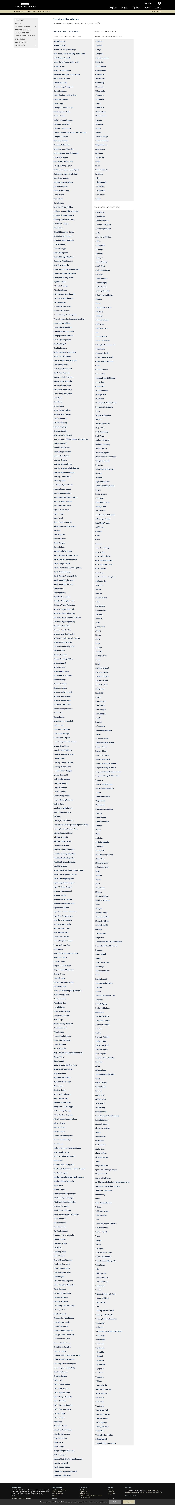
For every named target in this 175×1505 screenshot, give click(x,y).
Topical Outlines (101, 1277)
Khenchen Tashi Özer (62, 626)
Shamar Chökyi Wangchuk (64, 1164)
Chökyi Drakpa (59, 116)
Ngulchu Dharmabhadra (63, 920)
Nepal (97, 884)
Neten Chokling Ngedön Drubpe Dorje (68, 870)
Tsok (97, 1306)
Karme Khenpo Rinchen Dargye (66, 555)
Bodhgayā (99, 316)
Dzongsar (98, 477)
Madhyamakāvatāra (102, 796)
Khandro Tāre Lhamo (62, 597)
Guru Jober (58, 398)
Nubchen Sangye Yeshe (62, 924)
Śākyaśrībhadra (101, 145)
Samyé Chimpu (101, 1082)
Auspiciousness (101, 278)
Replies (98, 1033)
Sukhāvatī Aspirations (103, 1190)
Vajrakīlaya (99, 1348)
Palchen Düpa (100, 933)
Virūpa (98, 199)
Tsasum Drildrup (102, 1298)
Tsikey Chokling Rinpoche (64, 1359)
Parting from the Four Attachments (108, 942)
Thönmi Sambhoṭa (61, 1297)
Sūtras (97, 1199)
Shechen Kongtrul (60, 1173)
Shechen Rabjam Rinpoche (64, 1181)
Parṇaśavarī (99, 937)
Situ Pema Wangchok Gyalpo (65, 1202)
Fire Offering (100, 510)
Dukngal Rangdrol (102, 452)
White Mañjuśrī (101, 1393)
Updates (136, 7)
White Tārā (99, 1398)
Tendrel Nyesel (101, 1232)
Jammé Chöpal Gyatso (62, 447)
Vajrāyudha (99, 186)
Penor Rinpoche (60, 1044)
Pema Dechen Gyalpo (62, 1011)
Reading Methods (102, 1016)
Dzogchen (99, 465)
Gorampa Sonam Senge (62, 385)
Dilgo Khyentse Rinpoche (63, 149)
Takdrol (98, 1207)
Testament (99, 1248)
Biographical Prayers (103, 307)
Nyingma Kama (101, 913)
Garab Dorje (100, 83)
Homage (98, 593)
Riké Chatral (58, 1086)
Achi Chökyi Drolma (103, 237)
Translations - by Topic (106, 207)
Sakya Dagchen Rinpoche (63, 1115)
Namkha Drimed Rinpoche (64, 849)
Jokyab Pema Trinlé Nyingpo (65, 526)
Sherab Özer (58, 1185)
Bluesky (110, 1490)
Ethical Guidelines (102, 502)
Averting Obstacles (102, 291)
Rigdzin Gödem (60, 1073)
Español (69, 23)
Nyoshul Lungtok (60, 957)
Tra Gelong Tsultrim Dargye (64, 1305)
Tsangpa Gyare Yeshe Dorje (64, 1334)
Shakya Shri (58, 1160)
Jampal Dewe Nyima (61, 456)
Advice (98, 241)
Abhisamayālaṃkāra (103, 229)
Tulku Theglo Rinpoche (63, 1397)
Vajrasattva (99, 1360)
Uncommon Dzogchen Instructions (108, 1331)
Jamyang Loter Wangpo (62, 476)
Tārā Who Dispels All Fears (105, 1223)
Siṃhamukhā (100, 1136)
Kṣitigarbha (99, 689)
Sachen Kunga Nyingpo (62, 1111)
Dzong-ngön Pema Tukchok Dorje (67, 269)
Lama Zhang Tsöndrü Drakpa (65, 742)
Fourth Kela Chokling (62, 323)
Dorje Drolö (99, 428)
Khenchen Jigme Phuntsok (64, 609)
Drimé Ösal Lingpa (61, 224)
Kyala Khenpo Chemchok (63, 721)
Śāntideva (99, 153)
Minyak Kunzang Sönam (63, 833)
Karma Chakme (60, 539)
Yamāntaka (99, 1406)
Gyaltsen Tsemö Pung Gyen (105, 577)
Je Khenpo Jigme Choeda (63, 485)
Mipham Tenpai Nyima (62, 841)
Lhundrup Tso (59, 758)
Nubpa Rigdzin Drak (62, 928)
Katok (97, 664)
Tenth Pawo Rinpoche (62, 1268)
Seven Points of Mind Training (107, 1116)
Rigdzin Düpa (100, 1041)
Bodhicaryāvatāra (102, 320)
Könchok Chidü (101, 685)
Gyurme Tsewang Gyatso (63, 435)
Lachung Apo (59, 725)
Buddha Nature (101, 336)
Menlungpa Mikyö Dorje (63, 808)
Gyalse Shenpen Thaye (62, 410)
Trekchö (98, 1290)
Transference (100, 1286)
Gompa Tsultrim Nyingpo (63, 377)
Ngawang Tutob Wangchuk (64, 903)
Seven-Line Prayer (102, 1124)
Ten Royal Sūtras (101, 1228)
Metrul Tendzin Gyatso (62, 812)
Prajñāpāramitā (101, 979)
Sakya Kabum (100, 1070)
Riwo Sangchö (100, 1053)
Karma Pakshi (59, 547)
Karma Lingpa (59, 543)
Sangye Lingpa (59, 1131)
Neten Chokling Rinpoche (64, 878)
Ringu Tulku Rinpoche (62, 1094)
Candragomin (100, 70)
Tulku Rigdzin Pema (62, 1392)
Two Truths (99, 1323)
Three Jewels (100, 1265)
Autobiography (101, 282)
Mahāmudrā (100, 805)
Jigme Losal (58, 518)
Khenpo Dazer (59, 650)
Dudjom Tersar (101, 448)
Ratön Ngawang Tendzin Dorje (65, 1065)
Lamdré (98, 718)
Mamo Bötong (100, 817)
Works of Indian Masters (107, 36)
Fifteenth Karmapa (61, 286)
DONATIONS (16, 1487)
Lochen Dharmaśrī (61, 775)
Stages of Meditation (103, 1178)
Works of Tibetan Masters (67, 36)
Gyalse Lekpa (59, 406)
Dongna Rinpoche (60, 186)
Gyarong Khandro (60, 431)
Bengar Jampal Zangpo (62, 70)
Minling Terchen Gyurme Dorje (66, 829)
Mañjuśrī (98, 825)
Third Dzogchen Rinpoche (64, 1285)
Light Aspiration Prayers (104, 743)
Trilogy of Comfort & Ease (105, 1294)
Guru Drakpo (100, 552)
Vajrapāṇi (99, 1356)
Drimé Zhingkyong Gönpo (64, 232)
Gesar (97, 539)
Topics (54, 1495)
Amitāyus (99, 258)
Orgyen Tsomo (59, 974)
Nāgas (97, 871)
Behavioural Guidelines (104, 295)
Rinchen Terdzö (101, 1049)
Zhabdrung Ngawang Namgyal (65, 1471)
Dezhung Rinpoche (61, 141)
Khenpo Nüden (59, 667)
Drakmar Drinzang (102, 440)
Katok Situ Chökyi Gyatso (63, 580)
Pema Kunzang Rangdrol (63, 1024)
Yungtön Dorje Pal (61, 1463)
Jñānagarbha (100, 91)
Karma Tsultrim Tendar (63, 551)
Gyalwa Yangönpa (60, 427)
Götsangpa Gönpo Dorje (63, 389)
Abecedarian (100, 212)
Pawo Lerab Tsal (60, 1003)
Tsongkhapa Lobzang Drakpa (65, 1368)
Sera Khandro (59, 1144)
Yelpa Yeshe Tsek (60, 1438)
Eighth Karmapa (60, 282)
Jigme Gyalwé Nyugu (61, 510)
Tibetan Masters (57, 1493)
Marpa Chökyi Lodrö (62, 796)
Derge (97, 411)
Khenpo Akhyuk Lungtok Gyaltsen (67, 638)
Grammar (99, 544)
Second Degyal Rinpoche (63, 1135)
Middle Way (100, 850)
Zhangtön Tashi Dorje (62, 1475)
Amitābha (99, 253)
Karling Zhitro (101, 656)
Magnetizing (100, 801)
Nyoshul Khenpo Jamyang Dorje (66, 953)
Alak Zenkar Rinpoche (62, 58)
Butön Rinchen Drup (62, 78)
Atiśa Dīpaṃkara (101, 58)
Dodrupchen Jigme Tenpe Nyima (66, 170)
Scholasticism (100, 1099)
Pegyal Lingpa (59, 1007)
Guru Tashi (58, 402)
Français (76, 23)
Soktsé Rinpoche (60, 1223)
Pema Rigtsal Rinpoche (62, 1036)
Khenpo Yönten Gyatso (62, 700)
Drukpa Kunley (59, 244)
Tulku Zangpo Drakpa (62, 1409)
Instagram (111, 1493)
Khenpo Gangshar (60, 655)
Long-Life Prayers (102, 755)
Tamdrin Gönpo (60, 1239)
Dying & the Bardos (102, 461)
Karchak (98, 651)
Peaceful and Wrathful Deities (106, 946)
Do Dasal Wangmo (61, 157)
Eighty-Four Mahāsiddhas (105, 486)
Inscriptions (100, 606)
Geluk (97, 535)
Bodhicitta (99, 324)
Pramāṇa (98, 987)
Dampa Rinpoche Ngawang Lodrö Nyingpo (70, 132)
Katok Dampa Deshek (62, 563)
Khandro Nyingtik (102, 668)
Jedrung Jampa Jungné (62, 489)
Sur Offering (100, 1194)
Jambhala (98, 618)
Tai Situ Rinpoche (61, 1231)
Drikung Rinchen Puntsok (64, 215)
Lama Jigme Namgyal (62, 733)
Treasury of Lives (85, 1497)
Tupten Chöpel (59, 1413)
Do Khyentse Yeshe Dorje (63, 161)
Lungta (98, 792)
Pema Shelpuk (100, 954)
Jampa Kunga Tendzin (62, 452)
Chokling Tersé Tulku (62, 112)
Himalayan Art (85, 1493)
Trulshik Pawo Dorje (62, 1322)
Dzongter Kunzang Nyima (64, 277)
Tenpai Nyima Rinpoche (63, 1260)
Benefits (98, 299)
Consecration (100, 386)
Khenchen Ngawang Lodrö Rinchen (67, 617)
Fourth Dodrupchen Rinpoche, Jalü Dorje (69, 319)
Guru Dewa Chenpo (102, 548)
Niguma (98, 132)
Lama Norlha (100, 705)
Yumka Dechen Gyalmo (104, 1435)
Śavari (97, 165)
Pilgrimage (99, 966)
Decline (115, 1502)
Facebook (111, 1492)
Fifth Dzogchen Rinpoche (63, 298)
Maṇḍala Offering (102, 821)
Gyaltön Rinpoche (60, 418)
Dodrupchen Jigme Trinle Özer (66, 174)
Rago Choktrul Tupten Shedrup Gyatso (68, 1053)
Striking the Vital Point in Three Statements (112, 1182)
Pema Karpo (58, 1019)
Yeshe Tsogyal (59, 1446)
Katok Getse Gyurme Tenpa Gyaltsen (67, 568)
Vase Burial (99, 1373)
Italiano (92, 23)
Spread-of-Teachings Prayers (106, 1170)
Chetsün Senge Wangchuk (64, 87)
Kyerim (98, 697)
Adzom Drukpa (60, 45)
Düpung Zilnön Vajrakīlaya (105, 457)
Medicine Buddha (102, 842)
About (147, 7)
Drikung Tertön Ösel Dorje (64, 219)
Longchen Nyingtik (102, 759)
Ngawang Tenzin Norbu (63, 899)
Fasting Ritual (100, 506)
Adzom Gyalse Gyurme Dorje (65, 49)
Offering (98, 929)
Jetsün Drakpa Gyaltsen (62, 493)
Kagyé (97, 639)
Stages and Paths (101, 1174)
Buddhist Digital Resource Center (91, 1495)
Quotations (99, 1012)
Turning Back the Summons (106, 1319)
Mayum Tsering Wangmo (63, 800)
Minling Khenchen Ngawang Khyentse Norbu (71, 825)
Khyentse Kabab (101, 680)
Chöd (97, 365)
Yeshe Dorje (58, 1442)
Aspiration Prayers (102, 270)
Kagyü (97, 643)
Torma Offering (101, 1281)
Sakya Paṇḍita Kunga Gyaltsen (65, 1119)
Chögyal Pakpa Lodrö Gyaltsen (65, 95)
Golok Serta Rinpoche (62, 373)
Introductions (100, 610)
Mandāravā (99, 107)
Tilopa (97, 178)
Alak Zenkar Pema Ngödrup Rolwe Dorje (69, 54)
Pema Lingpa (59, 1032)
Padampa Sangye (101, 136)
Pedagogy (99, 950)
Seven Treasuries (101, 1120)
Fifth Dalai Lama (60, 290)
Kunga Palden (59, 717)
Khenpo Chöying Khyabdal (64, 646)
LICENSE (128, 1487)
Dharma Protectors (102, 423)
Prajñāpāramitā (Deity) (104, 983)
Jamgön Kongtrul (60, 443)
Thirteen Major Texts (103, 1252)
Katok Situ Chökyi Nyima (63, 584)
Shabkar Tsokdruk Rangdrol (64, 1156)
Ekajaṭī (98, 490)
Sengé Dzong (100, 1107)
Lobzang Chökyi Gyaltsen (63, 762)
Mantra (98, 830)
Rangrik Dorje (59, 1057)
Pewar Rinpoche (60, 1048)
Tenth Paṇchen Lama (62, 1264)
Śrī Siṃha (99, 174)
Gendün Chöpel (60, 344)
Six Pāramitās (100, 1145)
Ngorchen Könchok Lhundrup (65, 912)
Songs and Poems (101, 1165)
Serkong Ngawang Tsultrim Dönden (67, 1148)
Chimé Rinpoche (60, 91)
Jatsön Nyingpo (59, 481)
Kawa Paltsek (59, 588)
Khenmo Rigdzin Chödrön (64, 634)
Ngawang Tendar (60, 895)
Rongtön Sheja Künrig (62, 1102)
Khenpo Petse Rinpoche (63, 675)
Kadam (98, 635)
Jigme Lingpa (59, 514)
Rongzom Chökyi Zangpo (63, 1106)
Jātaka (97, 622)
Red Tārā (98, 1029)
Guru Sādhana (100, 568)
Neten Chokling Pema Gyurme (65, 874)
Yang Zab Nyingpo (102, 1414)
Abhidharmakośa (102, 220)
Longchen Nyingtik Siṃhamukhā (108, 772)
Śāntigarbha (100, 157)
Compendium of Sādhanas (105, 378)
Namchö (98, 875)
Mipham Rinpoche (61, 837)
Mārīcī (97, 834)
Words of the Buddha (25, 36)
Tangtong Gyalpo (60, 1243)
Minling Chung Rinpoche (63, 820)
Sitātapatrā (99, 1141)
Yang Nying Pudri (102, 1410)
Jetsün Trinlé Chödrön (62, 505)
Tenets (97, 1236)
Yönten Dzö (99, 1431)
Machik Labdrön (60, 791)
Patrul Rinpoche (60, 999)
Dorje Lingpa (59, 203)
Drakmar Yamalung (102, 444)
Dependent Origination (104, 407)
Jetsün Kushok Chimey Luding (65, 497)
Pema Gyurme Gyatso (62, 1015)
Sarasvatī (98, 1091)
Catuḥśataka (100, 349)
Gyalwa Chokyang (60, 422)
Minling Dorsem (101, 863)
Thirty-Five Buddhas (103, 1257)
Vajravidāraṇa (100, 1364)
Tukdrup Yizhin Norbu (104, 1315)
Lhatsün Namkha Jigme (63, 750)
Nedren (98, 879)
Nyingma (98, 908)
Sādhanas (98, 1062)
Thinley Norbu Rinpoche (63, 1281)
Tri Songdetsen (59, 1310)
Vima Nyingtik (101, 1385)
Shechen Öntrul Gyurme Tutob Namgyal (69, 1177)
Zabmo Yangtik (101, 1439)
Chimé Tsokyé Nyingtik (104, 361)
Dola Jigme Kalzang (61, 178)
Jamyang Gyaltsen (60, 460)
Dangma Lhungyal (61, 136)
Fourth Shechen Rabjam (63, 327)
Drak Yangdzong (101, 432)
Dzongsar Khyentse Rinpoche (65, 273)
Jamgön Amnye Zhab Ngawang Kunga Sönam (71, 439)
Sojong (97, 1161)
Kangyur (98, 647)
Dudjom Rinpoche (61, 253)
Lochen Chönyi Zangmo (63, 771)
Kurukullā (99, 693)
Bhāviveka (99, 62)
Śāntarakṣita (100, 149)
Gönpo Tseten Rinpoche (63, 381)
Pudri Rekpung (101, 1004)
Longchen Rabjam (61, 783)
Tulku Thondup (60, 1401)
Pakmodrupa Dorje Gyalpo (64, 982)
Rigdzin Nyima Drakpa (62, 1077)
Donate (157, 7)
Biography (99, 311)
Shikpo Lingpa (59, 1189)
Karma (97, 660)
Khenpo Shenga (60, 679)
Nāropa (98, 128)
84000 (82, 1490)
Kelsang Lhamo (60, 592)
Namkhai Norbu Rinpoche (64, 858)
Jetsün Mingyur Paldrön (63, 501)
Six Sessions (100, 1149)
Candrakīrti (99, 74)
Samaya (98, 1078)
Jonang (98, 631)
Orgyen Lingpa (59, 961)
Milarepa (57, 816)
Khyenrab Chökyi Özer (62, 704)
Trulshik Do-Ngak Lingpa (64, 1318)
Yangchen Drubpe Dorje (63, 1430)
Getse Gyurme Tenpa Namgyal (65, 360)
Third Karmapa (60, 1289)
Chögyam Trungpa (61, 99)
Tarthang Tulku (60, 1252)
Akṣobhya (99, 249)
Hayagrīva (99, 585)
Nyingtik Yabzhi (101, 925)
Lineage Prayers (101, 747)
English (55, 23)
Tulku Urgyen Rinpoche (63, 1405)
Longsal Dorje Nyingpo (104, 784)
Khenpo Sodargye (60, 684)
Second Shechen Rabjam (63, 1140)
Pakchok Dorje (59, 978)
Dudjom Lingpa (60, 248)
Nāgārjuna (99, 124)
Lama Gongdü (100, 701)
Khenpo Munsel (60, 663)
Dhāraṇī (98, 419)
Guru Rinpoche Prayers (104, 564)
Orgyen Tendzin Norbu (62, 966)
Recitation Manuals (102, 1024)
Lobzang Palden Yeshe (62, 767)
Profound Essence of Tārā (105, 995)
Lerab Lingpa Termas (103, 730)
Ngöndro (98, 892)
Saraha (97, 161)
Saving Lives (100, 1095)
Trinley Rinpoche (60, 1314)
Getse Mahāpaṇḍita (61, 364)
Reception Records (102, 1020)
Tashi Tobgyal (59, 1256)
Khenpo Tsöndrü (60, 688)
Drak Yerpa (99, 436)
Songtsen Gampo (60, 1227)
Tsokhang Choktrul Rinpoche (65, 1363)
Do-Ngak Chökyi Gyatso (63, 165)
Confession (99, 382)
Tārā (97, 1219)
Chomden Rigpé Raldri (62, 124)
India (97, 602)
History (98, 589)
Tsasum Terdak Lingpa (62, 1343)
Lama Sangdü (100, 709)
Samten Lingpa (59, 1127)
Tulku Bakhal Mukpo (62, 1384)
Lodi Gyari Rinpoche (62, 779)
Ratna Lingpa (59, 1061)
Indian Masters (57, 1492)
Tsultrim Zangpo (60, 1376)
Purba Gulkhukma (102, 1008)
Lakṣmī (98, 103)
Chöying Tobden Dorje (62, 128)
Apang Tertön (59, 66)
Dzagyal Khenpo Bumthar (63, 257)
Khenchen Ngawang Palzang (64, 621)
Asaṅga (98, 49)
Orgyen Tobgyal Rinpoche (64, 970)
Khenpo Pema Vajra (61, 671)
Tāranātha (57, 1247)
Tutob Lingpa (59, 1417)
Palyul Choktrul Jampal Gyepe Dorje (67, 990)
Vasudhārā (99, 1377)
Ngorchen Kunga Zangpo (63, 916)
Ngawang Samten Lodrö (63, 891)
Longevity (99, 780)
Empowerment (101, 494)
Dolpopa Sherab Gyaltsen (63, 182)
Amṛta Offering (101, 262)
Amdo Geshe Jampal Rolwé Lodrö (66, 62)
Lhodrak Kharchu (102, 738)
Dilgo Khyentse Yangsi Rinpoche (66, 153)
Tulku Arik (58, 1380)
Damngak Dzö (100, 394)
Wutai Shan (99, 1402)
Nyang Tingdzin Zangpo (63, 941)
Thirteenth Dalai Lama (62, 1293)
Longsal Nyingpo (60, 787)
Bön (96, 332)
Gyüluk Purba (100, 581)
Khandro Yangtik (102, 676)
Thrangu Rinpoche (61, 1301)
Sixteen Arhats (101, 1153)
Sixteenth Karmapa (61, 1206)
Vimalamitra (100, 195)
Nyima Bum (58, 949)
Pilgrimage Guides (102, 971)
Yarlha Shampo (101, 1422)
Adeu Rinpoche (60, 41)
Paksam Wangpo (60, 986)
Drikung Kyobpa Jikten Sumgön (66, 211)
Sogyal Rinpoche (60, 1218)
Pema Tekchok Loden (62, 1040)
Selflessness (99, 1103)
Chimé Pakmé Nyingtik (104, 357)
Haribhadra (99, 87)
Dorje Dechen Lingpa (62, 190)
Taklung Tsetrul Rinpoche (64, 1235)
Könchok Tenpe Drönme (63, 709)
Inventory (99, 614)
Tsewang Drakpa (60, 1351)
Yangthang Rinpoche (62, 1434)
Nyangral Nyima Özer (62, 945)
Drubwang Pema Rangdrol (64, 240)
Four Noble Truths (102, 523)
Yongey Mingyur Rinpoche (64, 1450)
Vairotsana (58, 1421)
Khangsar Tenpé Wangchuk (64, 605)
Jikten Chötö (100, 627)
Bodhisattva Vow (101, 328)
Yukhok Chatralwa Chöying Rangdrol (68, 1459)
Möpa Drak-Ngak (102, 867)
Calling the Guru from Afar (105, 345)
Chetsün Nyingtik (102, 353)
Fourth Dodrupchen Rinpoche (65, 315)
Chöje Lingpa (59, 103)
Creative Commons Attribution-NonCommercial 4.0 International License (143, 1491)
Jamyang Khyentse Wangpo (64, 472)
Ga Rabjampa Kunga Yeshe (64, 331)
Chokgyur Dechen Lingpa (63, 107)
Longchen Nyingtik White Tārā (107, 776)
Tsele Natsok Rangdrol (62, 1347)
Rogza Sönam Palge (61, 1098)
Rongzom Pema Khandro (104, 1058)
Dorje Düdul (58, 199)
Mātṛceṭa (98, 120)
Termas (98, 1244)
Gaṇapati (98, 531)
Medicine (99, 838)
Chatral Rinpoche (60, 83)
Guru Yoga (99, 573)
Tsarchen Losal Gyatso (62, 1339)
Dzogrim (98, 473)
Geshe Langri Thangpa (62, 356)
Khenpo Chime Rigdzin (63, 642)
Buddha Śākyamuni (102, 340)
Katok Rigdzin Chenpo (62, 572)
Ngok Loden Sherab (61, 907)
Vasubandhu (100, 190)
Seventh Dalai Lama (61, 1152)
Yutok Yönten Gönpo (62, 1467)
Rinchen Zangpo (60, 1090)
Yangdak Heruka (101, 1418)
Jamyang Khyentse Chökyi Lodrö (66, 468)
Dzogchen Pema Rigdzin (63, 261)
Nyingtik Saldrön (101, 921)
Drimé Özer (58, 228)
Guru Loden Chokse (103, 556)
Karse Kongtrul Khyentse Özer (65, 559)
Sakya (97, 1066)
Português (84, 23)
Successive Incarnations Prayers (107, 1186)
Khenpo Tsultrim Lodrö (63, 692)
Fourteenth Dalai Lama (62, 306)
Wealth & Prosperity (103, 1389)
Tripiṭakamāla (100, 182)
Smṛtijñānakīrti (101, 170)
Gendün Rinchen (60, 348)
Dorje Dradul (59, 195)
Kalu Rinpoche (59, 534)
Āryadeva (98, 41)
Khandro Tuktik (101, 672)
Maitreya (98, 813)
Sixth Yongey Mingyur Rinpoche (66, 1214)
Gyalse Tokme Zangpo (62, 414)
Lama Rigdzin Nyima (62, 738)
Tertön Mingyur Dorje (62, 1272)
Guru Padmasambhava (103, 560)
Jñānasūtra (99, 95)
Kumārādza (58, 713)
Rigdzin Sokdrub (101, 1045)
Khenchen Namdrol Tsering (64, 613)
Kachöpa (57, 530)
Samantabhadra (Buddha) (104, 1074)
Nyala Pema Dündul (61, 936)
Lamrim (98, 722)
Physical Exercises (102, 962)
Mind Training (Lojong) (104, 855)
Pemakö (98, 958)
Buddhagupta (100, 66)
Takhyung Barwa (101, 1211)
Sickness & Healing (102, 1128)
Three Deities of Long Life (105, 1261)
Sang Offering (100, 1087)
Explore (113, 7)
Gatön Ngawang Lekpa (62, 340)
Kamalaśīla (99, 99)
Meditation (99, 846)
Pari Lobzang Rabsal (61, 995)
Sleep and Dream (101, 1157)
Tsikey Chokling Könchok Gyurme (67, 1355)
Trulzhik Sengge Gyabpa (63, 1330)
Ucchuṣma (99, 1327)
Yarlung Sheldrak (102, 1427)
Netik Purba (100, 888)
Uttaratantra (100, 1339)
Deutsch (62, 23)
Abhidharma (100, 216)
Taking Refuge (101, 1215)
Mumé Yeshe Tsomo (61, 845)
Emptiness (99, 498)
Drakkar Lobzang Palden (63, 207)
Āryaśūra (98, 45)
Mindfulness (100, 859)
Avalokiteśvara (100, 287)
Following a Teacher (103, 519)
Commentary (100, 374)
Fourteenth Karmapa (62, 311)
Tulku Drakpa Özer (61, 1388)
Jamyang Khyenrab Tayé (63, 464)
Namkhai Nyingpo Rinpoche (65, 862)
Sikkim (98, 1132)
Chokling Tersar (101, 370)
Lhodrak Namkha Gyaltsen (64, 754)
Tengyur (98, 1240)
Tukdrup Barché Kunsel (104, 1310)
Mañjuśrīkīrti (100, 112)
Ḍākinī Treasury (101, 390)
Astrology (99, 274)
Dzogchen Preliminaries (104, 469)
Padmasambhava (101, 141)
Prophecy (98, 1000)
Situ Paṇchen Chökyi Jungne (65, 1193)
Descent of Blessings (103, 415)
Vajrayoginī (99, 1369)
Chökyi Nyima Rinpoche (63, 120)
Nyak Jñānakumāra (61, 932)
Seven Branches (101, 1112)
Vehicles (98, 1381)
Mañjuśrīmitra (101, 116)
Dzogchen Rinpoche (61, 265)
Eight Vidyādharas (102, 481)
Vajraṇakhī (99, 1352)
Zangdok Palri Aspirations (105, 1443)
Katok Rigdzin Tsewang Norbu (65, 576)
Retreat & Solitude (102, 1037)
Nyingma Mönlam (102, 917)
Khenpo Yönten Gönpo (62, 696)
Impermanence (101, 598)
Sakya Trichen (59, 1123)
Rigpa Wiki (83, 1492)
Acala (97, 233)
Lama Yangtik (100, 714)
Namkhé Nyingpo (60, 866)
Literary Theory (101, 751)
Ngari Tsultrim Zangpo (63, 887)
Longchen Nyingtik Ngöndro (106, 763)
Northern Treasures (102, 900)
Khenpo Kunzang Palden (63, 659)
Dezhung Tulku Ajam (62, 145)
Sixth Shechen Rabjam (62, 1210)
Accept (128, 1502)
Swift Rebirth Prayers (103, 1203)
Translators (21, 42)
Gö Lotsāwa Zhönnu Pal (63, 369)
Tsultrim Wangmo (61, 1372)
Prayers (98, 991)
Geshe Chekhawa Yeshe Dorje (65, 352)
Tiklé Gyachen (100, 1273)
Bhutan (98, 303)
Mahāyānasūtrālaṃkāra (104, 809)
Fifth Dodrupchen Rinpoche (64, 294)
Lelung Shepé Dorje (61, 746)
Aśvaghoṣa (99, 54)
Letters (98, 734)
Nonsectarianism (101, 896)
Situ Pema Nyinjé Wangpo (64, 1198)
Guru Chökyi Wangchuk (63, 393)
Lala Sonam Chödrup (62, 729)
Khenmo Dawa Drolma (62, 630)
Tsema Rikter (100, 1302)
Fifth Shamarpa (60, 302)
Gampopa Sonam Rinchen (63, 335)
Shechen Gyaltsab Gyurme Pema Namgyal (69, 1169)
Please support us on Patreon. (22, 1498)
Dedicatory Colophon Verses (106, 403)
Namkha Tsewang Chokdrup (65, 854)
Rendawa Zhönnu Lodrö (63, 1069)
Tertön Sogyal (59, 1276)
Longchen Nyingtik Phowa (105, 767)
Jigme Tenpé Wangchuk (63, 522)
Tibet (97, 1269)
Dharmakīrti (100, 78)
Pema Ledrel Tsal (60, 1028)
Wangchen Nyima (60, 1426)
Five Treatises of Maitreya (105, 515)
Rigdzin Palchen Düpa (62, 1082)
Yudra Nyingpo (59, 1455)
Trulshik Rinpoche (61, 1326)
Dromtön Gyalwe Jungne (63, 236)
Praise (97, 975)
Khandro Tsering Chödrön (64, 601)
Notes (97, 904)
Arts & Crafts (100, 266)
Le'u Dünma (100, 726)
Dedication (99, 399)
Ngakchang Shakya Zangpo (64, 883)
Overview (19, 20)
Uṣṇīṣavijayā (100, 1335)
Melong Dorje (59, 804)
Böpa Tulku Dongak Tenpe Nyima (67, 74)
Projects (125, 7)
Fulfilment (99, 527)
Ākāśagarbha (100, 245)
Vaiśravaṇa (99, 1344)
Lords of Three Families (104, 788)
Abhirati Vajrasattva (103, 224)
